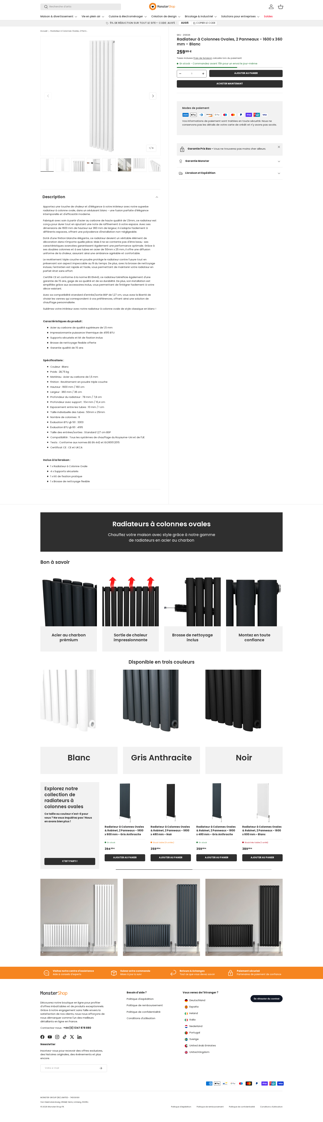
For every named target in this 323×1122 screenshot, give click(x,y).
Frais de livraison (202, 58)
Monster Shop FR (56, 1107)
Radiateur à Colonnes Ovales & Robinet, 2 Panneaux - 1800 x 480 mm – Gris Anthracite (216, 831)
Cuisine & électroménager (126, 16)
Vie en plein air (91, 16)
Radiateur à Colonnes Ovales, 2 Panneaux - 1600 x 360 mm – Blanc (69, 31)
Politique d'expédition (140, 999)
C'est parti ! (70, 861)
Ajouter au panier (246, 73)
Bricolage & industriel (199, 16)
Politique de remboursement (145, 1005)
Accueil (43, 31)
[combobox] (80, 7)
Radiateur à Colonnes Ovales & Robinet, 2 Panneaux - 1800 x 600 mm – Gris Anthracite (124, 831)
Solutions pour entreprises (238, 16)
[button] (280, 6)
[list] (100, 96)
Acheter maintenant (230, 84)
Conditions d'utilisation (141, 1018)
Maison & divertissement (56, 16)
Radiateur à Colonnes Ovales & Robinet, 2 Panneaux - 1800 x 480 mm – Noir (170, 831)
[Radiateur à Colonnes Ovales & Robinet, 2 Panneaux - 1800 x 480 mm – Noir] (171, 802)
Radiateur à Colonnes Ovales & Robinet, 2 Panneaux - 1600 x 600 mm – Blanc (262, 831)
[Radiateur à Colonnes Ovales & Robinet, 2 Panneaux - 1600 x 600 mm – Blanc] (262, 802)
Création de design (164, 16)
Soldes (268, 16)
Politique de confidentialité (143, 1012)
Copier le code (205, 23)
